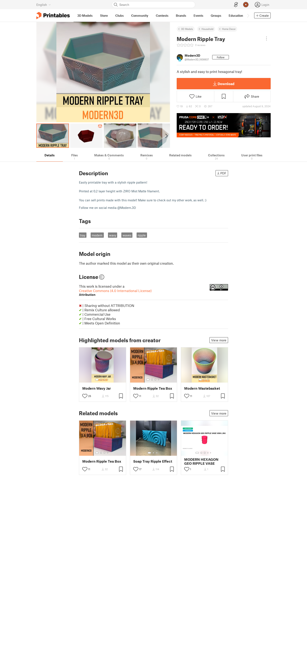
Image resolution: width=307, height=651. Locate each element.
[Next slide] (166, 136)
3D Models (187, 28)
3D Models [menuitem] (85, 15)
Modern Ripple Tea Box (152, 388)
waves (127, 235)
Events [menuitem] (198, 15)
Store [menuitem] (104, 15)
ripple (142, 235)
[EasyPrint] (236, 4)
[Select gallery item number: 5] (211, 453)
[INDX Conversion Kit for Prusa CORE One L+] (224, 125)
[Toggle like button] (84, 395)
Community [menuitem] (139, 15)
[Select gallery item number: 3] (104, 379)
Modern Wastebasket (202, 388)
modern (97, 235)
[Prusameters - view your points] (246, 4)
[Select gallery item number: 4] (108, 379)
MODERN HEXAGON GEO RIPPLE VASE (201, 461)
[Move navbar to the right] (248, 15)
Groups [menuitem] (216, 15)
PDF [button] (223, 173)
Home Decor (229, 28)
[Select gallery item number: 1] (97, 379)
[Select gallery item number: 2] (101, 379)
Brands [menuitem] (181, 15)
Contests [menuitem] (162, 15)
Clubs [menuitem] (119, 15)
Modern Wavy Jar (96, 388)
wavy (112, 235)
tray (82, 235)
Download (226, 84)
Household (207, 28)
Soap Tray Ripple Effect (152, 461)
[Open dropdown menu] (266, 38)
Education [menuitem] (236, 15)
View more (218, 340)
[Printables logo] (53, 15)
